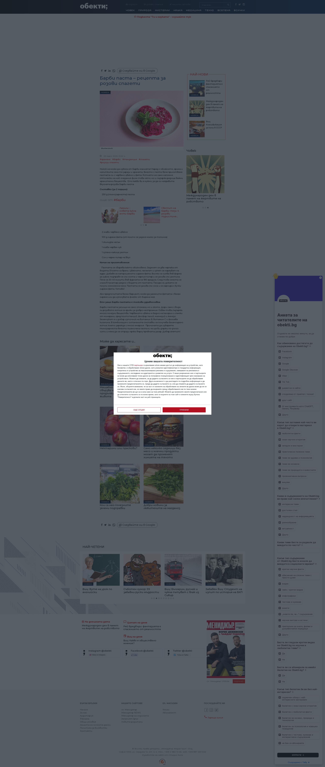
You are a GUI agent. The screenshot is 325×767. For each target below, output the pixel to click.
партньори (138, 365)
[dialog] (162, 383)
